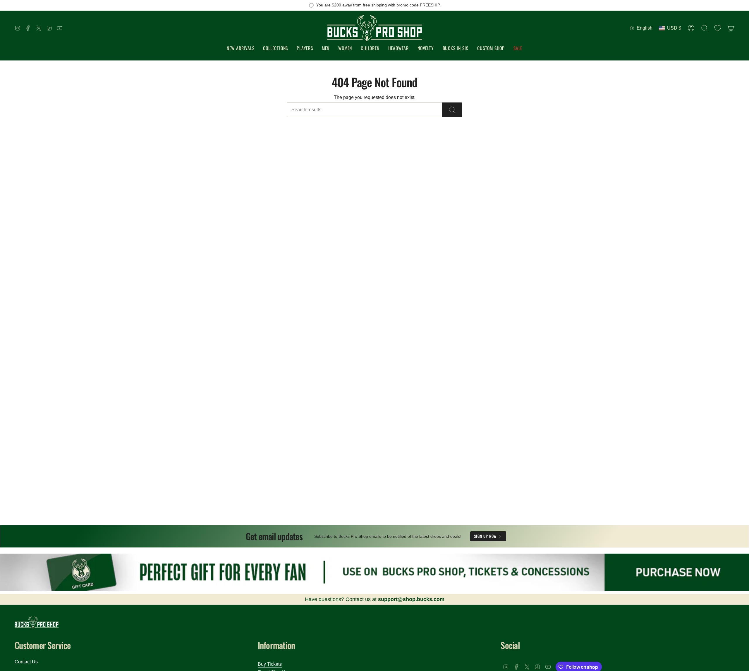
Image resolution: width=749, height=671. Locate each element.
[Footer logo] (37, 623)
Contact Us (26, 661)
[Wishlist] (717, 28)
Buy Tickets (270, 664)
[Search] (452, 109)
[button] (275, 48)
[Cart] (731, 28)
